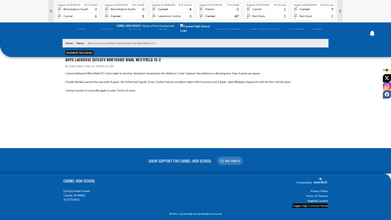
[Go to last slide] (51, 11)
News (80, 43)
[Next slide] (340, 11)
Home (69, 43)
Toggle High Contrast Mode (310, 205)
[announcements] (372, 34)
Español (323, 200)
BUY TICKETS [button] (232, 161)
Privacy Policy (319, 191)
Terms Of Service (317, 196)
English (312, 200)
